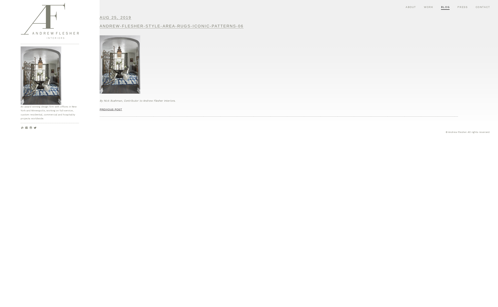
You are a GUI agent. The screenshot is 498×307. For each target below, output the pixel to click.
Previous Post (111, 109)
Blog (445, 7)
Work (428, 7)
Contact (483, 7)
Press (462, 7)
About (411, 7)
